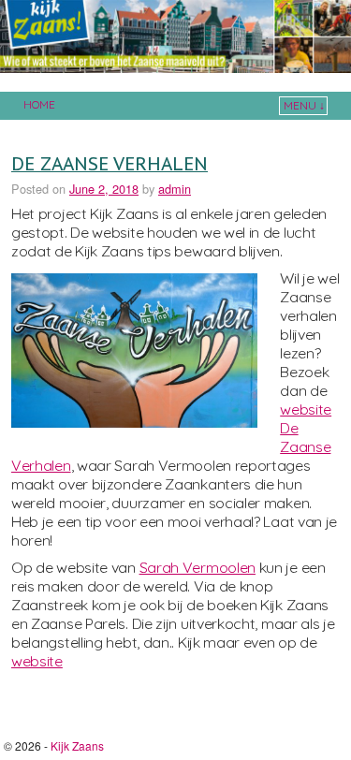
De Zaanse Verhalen (109, 163)
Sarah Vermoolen (197, 567)
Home (39, 104)
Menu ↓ (304, 105)
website (37, 660)
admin (174, 188)
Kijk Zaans (77, 745)
